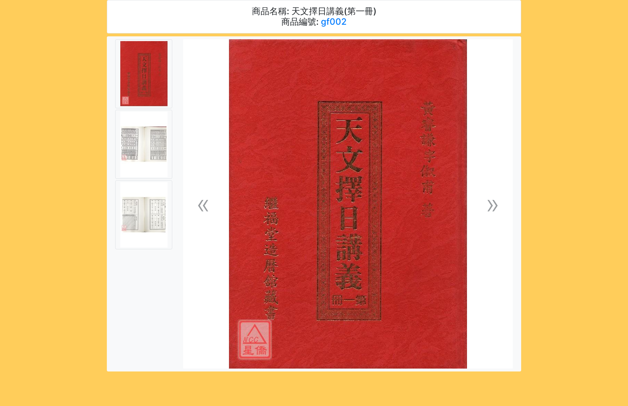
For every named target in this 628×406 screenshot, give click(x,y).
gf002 (334, 21)
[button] (203, 204)
